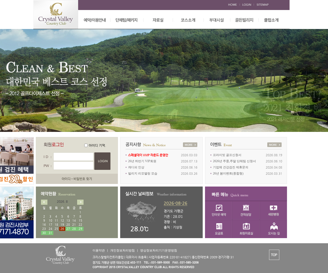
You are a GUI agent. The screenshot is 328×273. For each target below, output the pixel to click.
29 (80, 228)
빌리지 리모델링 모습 (142, 173)
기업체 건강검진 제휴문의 (230, 167)
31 (50, 233)
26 (62, 228)
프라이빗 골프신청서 (227, 155)
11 (56, 220)
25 (56, 228)
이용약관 (99, 250)
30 (44, 233)
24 (50, 228)
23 (44, 228)
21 (74, 224)
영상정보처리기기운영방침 (158, 250)
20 (68, 224)
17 (50, 224)
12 (62, 220)
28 (74, 228)
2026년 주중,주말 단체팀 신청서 (234, 161)
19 (62, 224)
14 (74, 220)
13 (68, 220)
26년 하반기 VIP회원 (142, 161)
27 (68, 228)
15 (80, 220)
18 (56, 224)
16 (44, 224)
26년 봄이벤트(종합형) (228, 173)
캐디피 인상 (136, 167)
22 (80, 224)
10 (50, 220)
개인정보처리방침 (122, 250)
